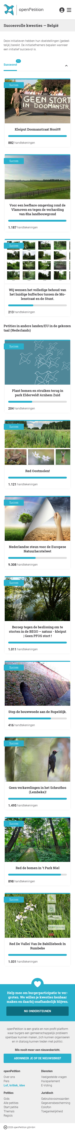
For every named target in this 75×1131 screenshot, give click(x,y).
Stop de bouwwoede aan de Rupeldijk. (37, 712)
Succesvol (10, 63)
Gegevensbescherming (55, 1103)
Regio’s (8, 1115)
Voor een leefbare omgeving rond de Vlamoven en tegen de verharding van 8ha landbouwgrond (37, 209)
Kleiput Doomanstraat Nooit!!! (37, 129)
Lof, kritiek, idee (14, 1085)
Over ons (9, 1077)
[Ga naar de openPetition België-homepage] (24, 9)
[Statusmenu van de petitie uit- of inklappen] (66, 66)
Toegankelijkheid (52, 1111)
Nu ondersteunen (37, 1011)
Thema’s (9, 1111)
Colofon (46, 1107)
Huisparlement (50, 1081)
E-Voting (46, 1085)
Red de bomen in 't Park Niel (38, 868)
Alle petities (11, 1103)
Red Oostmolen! (37, 471)
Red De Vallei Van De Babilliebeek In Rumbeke (37, 946)
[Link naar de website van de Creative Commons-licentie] (6, 1127)
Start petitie (11, 1107)
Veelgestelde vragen (54, 1077)
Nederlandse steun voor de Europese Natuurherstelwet (37, 549)
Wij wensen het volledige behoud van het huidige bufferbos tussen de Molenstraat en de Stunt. (37, 294)
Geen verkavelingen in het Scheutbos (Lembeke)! (37, 789)
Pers (6, 1081)
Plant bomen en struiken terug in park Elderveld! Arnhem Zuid (37, 392)
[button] (62, 10)
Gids (6, 1098)
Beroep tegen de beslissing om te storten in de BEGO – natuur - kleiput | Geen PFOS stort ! (37, 631)
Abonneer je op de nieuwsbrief (37, 1058)
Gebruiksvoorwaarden (55, 1098)
